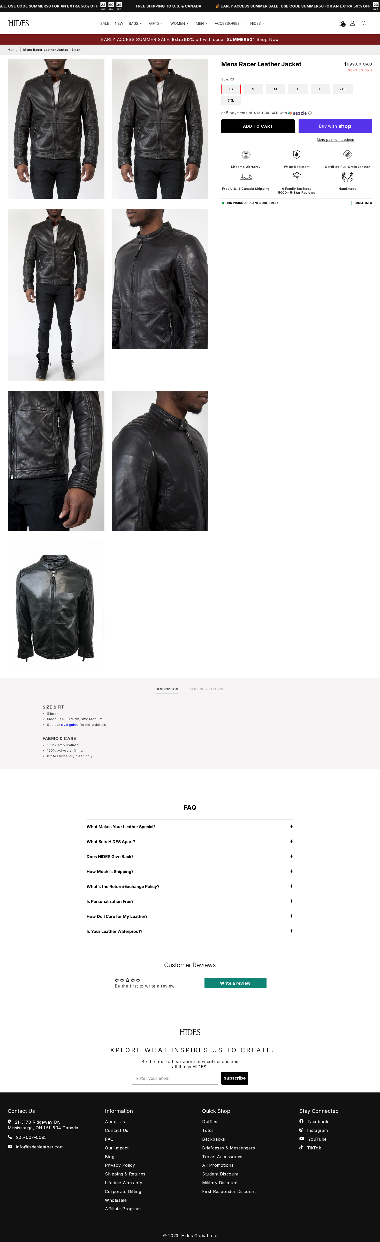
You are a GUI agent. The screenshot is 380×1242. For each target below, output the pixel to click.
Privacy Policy (120, 1165)
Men (200, 23)
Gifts (154, 23)
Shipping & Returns (125, 1174)
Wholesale (116, 1200)
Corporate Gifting (123, 1191)
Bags (133, 23)
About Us (115, 1121)
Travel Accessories (222, 1156)
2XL (343, 89)
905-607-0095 (30, 1137)
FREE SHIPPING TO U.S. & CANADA (144, 6)
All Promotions (217, 1165)
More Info (363, 203)
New (119, 23)
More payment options (335, 140)
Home (13, 50)
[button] (364, 23)
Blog (109, 1156)
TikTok (313, 1147)
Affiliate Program (123, 1208)
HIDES (255, 23)
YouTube (317, 1139)
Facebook (317, 1121)
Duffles (209, 1121)
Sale (104, 23)
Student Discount (220, 1174)
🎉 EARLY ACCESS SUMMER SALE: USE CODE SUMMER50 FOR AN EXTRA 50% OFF (280, 7)
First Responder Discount (229, 1191)
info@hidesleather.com (39, 1146)
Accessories (227, 23)
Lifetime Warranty (123, 1182)
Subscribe (235, 1078)
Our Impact (117, 1147)
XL (320, 89)
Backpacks (213, 1139)
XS (231, 89)
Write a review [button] (235, 983)
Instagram (317, 1130)
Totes (208, 1130)
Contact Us (116, 1130)
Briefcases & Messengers (228, 1147)
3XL (231, 100)
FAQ (109, 1139)
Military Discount (220, 1182)
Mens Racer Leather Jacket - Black (52, 50)
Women (177, 23)
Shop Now (267, 39)
